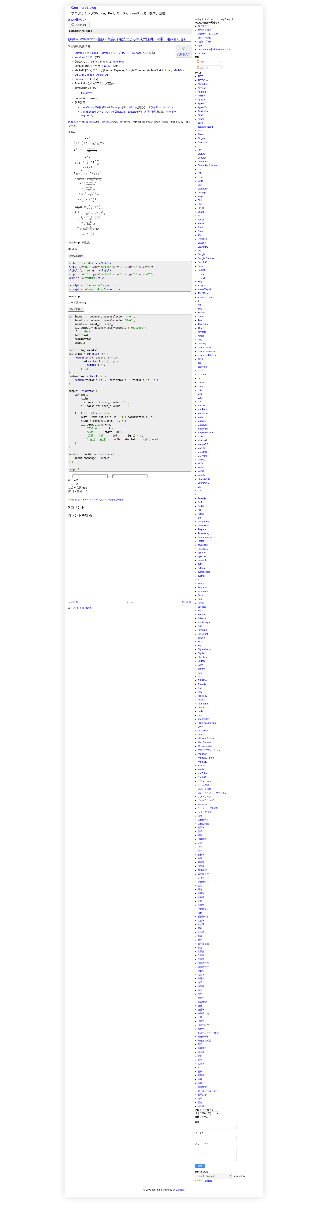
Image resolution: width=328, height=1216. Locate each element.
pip (199, 517)
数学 (113, 499)
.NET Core (203, 80)
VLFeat (201, 734)
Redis (201, 583)
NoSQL (201, 471)
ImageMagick (204, 289)
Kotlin (200, 359)
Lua (200, 397)
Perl (200, 502)
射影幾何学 (203, 916)
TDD (200, 672)
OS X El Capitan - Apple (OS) (92, 74)
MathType (119, 61)
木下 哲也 (150, 111)
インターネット (206, 781)
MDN (200, 436)
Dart (200, 184)
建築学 (201, 893)
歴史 (200, 1102)
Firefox (106, 65)
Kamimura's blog (83, 7)
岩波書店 (107, 121)
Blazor (201, 134)
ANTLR (201, 95)
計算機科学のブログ (208, 33)
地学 (200, 982)
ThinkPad (202, 680)
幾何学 (201, 866)
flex (199, 235)
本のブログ (203, 26)
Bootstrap (202, 142)
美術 (200, 1044)
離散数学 (202, 1087)
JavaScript (95, 499)
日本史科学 (203, 1025)
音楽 (200, 843)
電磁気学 (202, 1001)
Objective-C (204, 479)
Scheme (202, 614)
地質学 (201, 986)
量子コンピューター (208, 1091)
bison (200, 130)
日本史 (201, 1021)
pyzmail (202, 576)
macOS (201, 405)
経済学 (201, 877)
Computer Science (207, 165)
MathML (202, 421)
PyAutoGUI (203, 548)
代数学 (120, 499)
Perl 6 (201, 506)
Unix (200, 715)
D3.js (200, 181)
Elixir (200, 200)
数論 (200, 947)
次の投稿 (73, 602)
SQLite (201, 653)
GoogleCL (203, 262)
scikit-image (204, 622)
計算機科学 (203, 881)
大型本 (201, 974)
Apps (200, 45)
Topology (202, 696)
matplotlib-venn (206, 432)
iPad (200, 308)
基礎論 (201, 862)
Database (203, 188)
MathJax (179, 70)
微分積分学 (203, 1036)
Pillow (201, 514)
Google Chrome (206, 258)
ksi (199, 378)
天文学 (201, 997)
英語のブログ (204, 41)
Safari (201, 603)
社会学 (201, 920)
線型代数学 (203, 963)
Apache (202, 99)
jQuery (201, 328)
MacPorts (202, 409)
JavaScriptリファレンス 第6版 (99, 111)
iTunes (201, 316)
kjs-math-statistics (207, 355)
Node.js (202, 467)
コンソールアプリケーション (212, 792)
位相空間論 (203, 823)
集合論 (201, 924)
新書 (200, 936)
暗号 (200, 816)
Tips (200, 688)
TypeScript (203, 703)
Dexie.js (202, 192)
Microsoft (202, 440)
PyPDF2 (202, 556)
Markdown (203, 413)
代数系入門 (74, 121)
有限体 (201, 1075)
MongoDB (203, 444)
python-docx (204, 572)
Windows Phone (206, 757)
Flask (200, 231)
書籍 (200, 928)
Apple (201, 103)
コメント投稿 (204, 788)
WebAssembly (205, 746)
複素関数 (202, 1048)
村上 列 (133, 107)
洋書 (200, 1083)
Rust (200, 599)
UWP (200, 727)
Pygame (202, 552)
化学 (200, 847)
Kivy (200, 339)
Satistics (202, 607)
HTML (201, 273)
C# (199, 150)
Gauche (202, 243)
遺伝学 (201, 827)
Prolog (201, 541)
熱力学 (201, 1029)
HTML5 (201, 277)
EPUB (201, 208)
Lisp (200, 393)
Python (201, 568)
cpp (199, 169)
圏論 (200, 889)
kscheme (202, 367)
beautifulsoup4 (205, 127)
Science (202, 618)
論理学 (201, 1106)
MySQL (201, 459)
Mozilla (201, 448)
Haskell (201, 270)
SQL (200, 645)
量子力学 (202, 1094)
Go (199, 250)
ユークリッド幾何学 (208, 808)
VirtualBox (203, 730)
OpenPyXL (203, 483)
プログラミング (206, 800)
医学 (200, 831)
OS (199, 487)
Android (202, 92)
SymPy (201, 668)
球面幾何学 (203, 874)
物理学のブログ (206, 37)
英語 (200, 835)
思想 (200, 912)
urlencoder (203, 719)
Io (198, 301)
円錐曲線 (202, 839)
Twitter (201, 699)
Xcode (201, 769)
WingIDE (202, 761)
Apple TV (202, 107)
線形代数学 (203, 967)
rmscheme (203, 591)
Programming (205, 537)
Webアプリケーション (209, 750)
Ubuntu (201, 707)
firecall (201, 223)
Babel (201, 119)
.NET (200, 76)
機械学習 (202, 870)
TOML (201, 692)
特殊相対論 (203, 1013)
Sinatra (201, 637)
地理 (200, 990)
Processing (203, 533)
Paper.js (202, 498)
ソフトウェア (204, 796)
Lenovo (201, 382)
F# (199, 215)
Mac (200, 401)
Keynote (202, 332)
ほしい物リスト (77, 19)
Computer (203, 161)
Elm (200, 204)
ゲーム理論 (203, 785)
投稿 (201, 62)
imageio (202, 285)
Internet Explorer (206, 297)
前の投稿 (186, 602)
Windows (202, 754)
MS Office (202, 452)
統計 (200, 1005)
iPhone (201, 312)
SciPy (200, 626)
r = (110, 476)
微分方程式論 (204, 1040)
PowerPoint (204, 525)
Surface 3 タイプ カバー (115, 52)
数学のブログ (204, 30)
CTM (200, 177)
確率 (200, 858)
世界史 (201, 951)
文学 (200, 1060)
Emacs (79, 79)
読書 (200, 1017)
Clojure (201, 153)
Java (200, 320)
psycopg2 (203, 545)
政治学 (201, 955)
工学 (200, 901)
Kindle (201, 336)
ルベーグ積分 (204, 812)
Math (200, 417)
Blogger (202, 138)
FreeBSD (202, 239)
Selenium (202, 630)
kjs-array (86, 92)
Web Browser (204, 742)
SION (200, 641)
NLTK (200, 463)
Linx (200, 390)
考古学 (201, 905)
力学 (200, 1098)
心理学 (201, 932)
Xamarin (202, 765)
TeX (200, 676)
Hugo (200, 281)
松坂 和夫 (88, 121)
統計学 (201, 1009)
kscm (200, 370)
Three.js (202, 684)
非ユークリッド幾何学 (209, 1032)
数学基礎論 (203, 943)
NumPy (201, 475)
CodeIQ (202, 157)
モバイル (202, 804)
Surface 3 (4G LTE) (86, 52)
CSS (200, 173)
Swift (200, 665)
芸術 (200, 885)
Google (201, 254)
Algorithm (202, 84)
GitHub (201, 53)
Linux (200, 386)
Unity (200, 711)
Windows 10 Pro (84, 57)
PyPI (200, 564)
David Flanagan (112, 107)
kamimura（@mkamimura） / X (214, 49)
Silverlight (203, 634)
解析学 (201, 854)
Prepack (202, 529)
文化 (200, 1056)
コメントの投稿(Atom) (79, 607)
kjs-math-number (206, 351)
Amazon (202, 88)
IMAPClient (203, 293)
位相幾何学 (203, 819)
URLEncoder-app (207, 723)
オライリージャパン (160, 107)
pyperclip (202, 560)
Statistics (202, 657)
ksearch (202, 374)
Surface (202, 661)
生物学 (201, 959)
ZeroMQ (202, 777)
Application (203, 111)
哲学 (200, 994)
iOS (199, 304)
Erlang (201, 212)
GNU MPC (203, 247)
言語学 (201, 897)
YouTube (202, 773)
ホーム (129, 602)
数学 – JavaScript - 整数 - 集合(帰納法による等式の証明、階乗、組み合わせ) (126, 39)
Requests (202, 587)
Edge (200, 196)
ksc (199, 363)
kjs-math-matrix (205, 347)
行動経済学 (203, 908)
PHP (200, 510)
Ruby (200, 595)
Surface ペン (140, 52)
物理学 (201, 1052)
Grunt (200, 266)
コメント (204, 67)
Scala (200, 610)
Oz (199, 494)
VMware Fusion (206, 738)
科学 (200, 851)
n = (70, 476)
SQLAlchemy (204, 649)
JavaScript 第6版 (91, 107)
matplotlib (203, 428)
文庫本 (201, 1063)
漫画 (200, 1071)
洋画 (200, 1079)
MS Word (202, 456)
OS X (200, 490)
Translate (207, 1181)
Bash (200, 123)
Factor (201, 219)
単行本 (201, 978)
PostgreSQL (204, 521)
